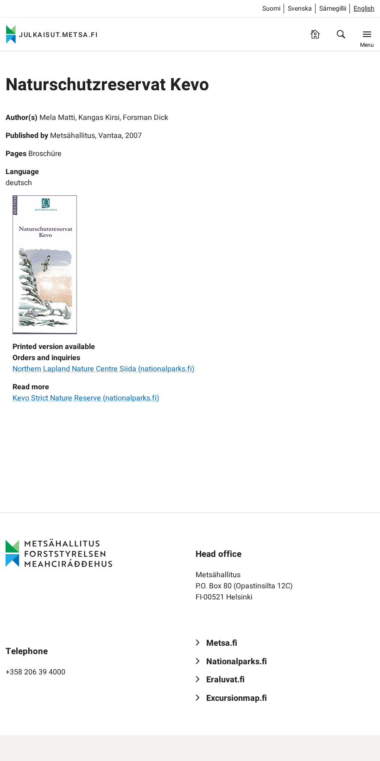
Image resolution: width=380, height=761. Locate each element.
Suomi (271, 8)
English (364, 8)
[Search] (341, 34)
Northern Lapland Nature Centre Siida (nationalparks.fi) (104, 368)
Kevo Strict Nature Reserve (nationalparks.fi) (86, 398)
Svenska (300, 8)
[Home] (315, 34)
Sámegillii (332, 8)
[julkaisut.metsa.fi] (59, 553)
